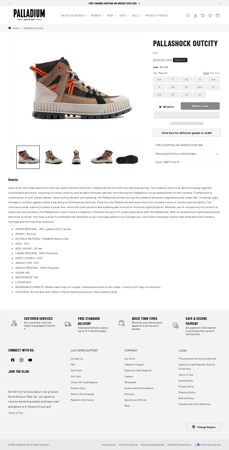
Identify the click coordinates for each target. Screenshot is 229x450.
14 (200, 94)
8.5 (213, 79)
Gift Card (76, 376)
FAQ (73, 364)
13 (186, 94)
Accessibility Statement (152, 444)
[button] (203, 15)
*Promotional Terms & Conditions (197, 358)
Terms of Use (15, 412)
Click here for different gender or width (187, 133)
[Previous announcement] (9, 3)
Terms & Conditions (128, 444)
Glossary (129, 394)
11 (213, 87)
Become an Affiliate (136, 399)
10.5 (200, 87)
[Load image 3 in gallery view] (77, 157)
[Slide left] (12, 157)
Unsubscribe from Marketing (194, 404)
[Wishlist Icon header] (210, 15)
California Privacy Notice (179, 444)
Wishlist (168, 107)
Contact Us (77, 358)
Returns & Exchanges (82, 394)
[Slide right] (142, 157)
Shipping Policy (187, 392)
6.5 (159, 79)
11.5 (159, 94)
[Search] (188, 15)
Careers (129, 376)
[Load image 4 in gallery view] (102, 157)
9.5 (173, 87)
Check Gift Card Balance (84, 382)
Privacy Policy (186, 386)
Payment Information (82, 399)
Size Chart (76, 370)
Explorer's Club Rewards (138, 370)
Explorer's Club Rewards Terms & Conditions (197, 366)
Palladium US (22, 444)
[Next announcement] (219, 3)
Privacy (42, 406)
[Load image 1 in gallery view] (28, 157)
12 (173, 94)
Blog (127, 405)
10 (186, 87)
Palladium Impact (134, 364)
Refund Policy (186, 398)
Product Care (78, 388)
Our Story (130, 358)
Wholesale (130, 382)
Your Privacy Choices (210, 444)
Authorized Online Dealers (139, 388)
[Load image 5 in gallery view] (126, 157)
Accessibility (186, 380)
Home (16, 28)
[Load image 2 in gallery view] (52, 157)
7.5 (186, 79)
